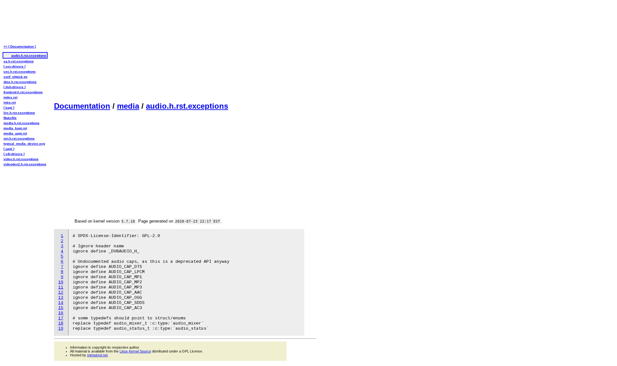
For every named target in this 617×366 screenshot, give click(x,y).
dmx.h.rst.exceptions (20, 82)
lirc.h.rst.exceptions (19, 112)
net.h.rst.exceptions (19, 138)
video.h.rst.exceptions (21, 159)
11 (60, 287)
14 (60, 302)
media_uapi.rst (15, 133)
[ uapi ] (9, 149)
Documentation (82, 106)
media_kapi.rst (15, 128)
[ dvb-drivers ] (14, 87)
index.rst (10, 97)
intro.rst (10, 102)
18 (60, 323)
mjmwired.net (97, 355)
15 (60, 308)
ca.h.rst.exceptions (19, 61)
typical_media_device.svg (24, 143)
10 (60, 282)
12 (60, 292)
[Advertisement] (185, 50)
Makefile (10, 118)
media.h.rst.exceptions (22, 123)
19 (60, 328)
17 (60, 318)
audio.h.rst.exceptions (187, 106)
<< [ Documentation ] (20, 46)
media (128, 106)
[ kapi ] (9, 107)
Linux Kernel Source (135, 351)
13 (60, 297)
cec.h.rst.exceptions (20, 71)
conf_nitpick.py (16, 76)
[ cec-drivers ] (14, 66)
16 (60, 313)
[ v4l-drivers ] (14, 154)
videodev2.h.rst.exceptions (25, 164)
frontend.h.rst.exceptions (23, 92)
